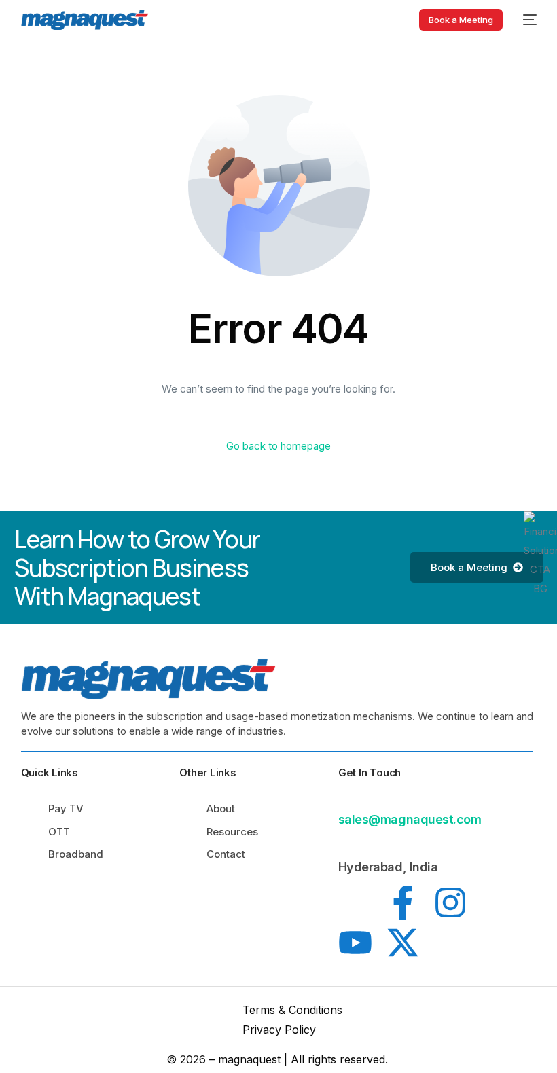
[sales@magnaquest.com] (346, 797)
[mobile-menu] (526, 20)
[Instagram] (450, 903)
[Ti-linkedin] (355, 903)
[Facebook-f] (403, 903)
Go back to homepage (278, 445)
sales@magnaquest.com (409, 819)
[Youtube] (355, 943)
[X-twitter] (403, 943)
